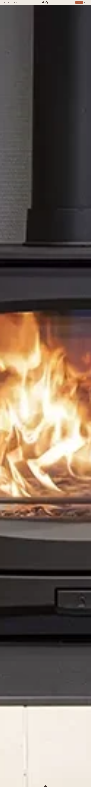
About (9, 2)
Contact (79, 2)
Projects (15, 2)
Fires (4, 2)
